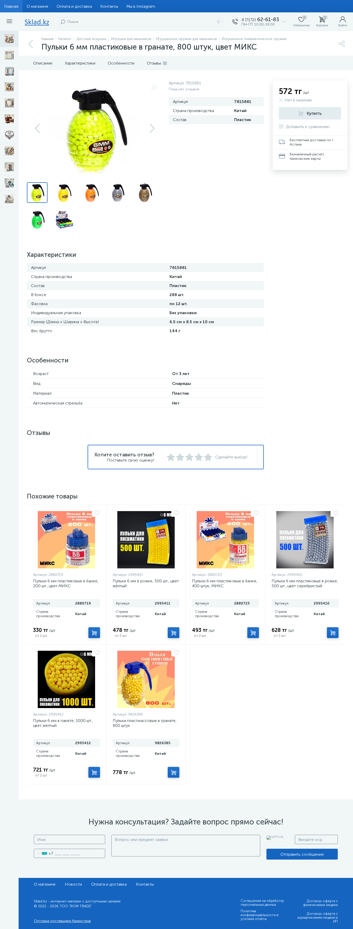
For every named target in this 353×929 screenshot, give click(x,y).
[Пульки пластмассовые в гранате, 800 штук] (146, 679)
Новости (73, 884)
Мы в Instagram (140, 6)
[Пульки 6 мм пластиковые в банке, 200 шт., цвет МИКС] (66, 539)
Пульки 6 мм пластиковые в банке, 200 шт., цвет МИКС (65, 583)
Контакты (109, 6)
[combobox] (43, 853)
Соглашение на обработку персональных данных (262, 903)
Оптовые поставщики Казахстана (62, 921)
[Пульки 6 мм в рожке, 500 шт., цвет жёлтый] (146, 539)
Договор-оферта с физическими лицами (320, 903)
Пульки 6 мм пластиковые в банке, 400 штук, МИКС (224, 583)
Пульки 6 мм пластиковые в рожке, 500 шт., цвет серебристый (305, 583)
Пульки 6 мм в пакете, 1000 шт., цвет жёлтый (63, 723)
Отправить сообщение (302, 854)
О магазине (37, 6)
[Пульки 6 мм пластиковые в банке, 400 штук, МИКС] (225, 539)
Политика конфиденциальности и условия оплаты (260, 915)
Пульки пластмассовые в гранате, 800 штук (145, 723)
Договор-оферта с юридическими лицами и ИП (317, 917)
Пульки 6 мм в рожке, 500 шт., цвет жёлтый (146, 583)
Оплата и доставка (74, 6)
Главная (11, 6)
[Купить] (94, 632)
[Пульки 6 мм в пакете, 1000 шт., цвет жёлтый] (66, 679)
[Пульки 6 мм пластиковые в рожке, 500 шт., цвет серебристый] (305, 539)
